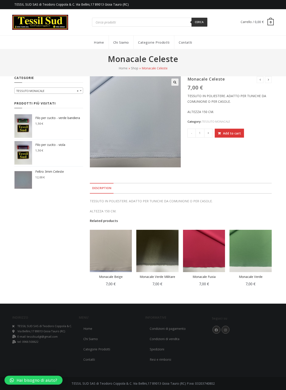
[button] (33, 380)
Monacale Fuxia (204, 277)
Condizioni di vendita (164, 339)
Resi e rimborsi (160, 359)
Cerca (199, 22)
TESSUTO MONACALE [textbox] (47, 91)
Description (101, 188)
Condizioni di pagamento (168, 328)
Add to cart (232, 133)
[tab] (102, 188)
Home (123, 68)
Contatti (89, 359)
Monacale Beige (111, 277)
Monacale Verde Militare (157, 277)
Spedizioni (157, 349)
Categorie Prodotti (96, 349)
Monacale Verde (251, 277)
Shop (134, 68)
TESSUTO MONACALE (216, 121)
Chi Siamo (90, 339)
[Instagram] (225, 330)
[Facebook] (216, 330)
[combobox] (48, 90)
